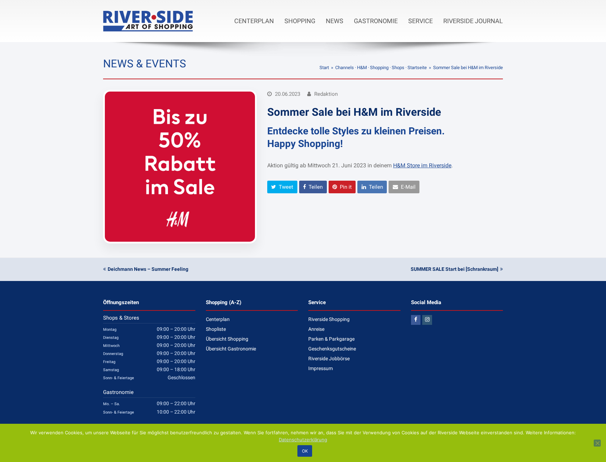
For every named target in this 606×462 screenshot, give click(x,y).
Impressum (320, 368)
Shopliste (216, 329)
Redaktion (326, 94)
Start (324, 67)
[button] (282, 187)
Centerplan (218, 319)
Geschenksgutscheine (332, 348)
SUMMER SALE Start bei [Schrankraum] (454, 269)
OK (305, 451)
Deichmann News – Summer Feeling (148, 269)
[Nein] (597, 443)
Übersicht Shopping (227, 339)
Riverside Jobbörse (329, 358)
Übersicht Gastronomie (231, 348)
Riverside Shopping (329, 319)
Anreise (316, 329)
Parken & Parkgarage (331, 339)
